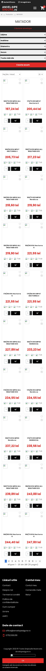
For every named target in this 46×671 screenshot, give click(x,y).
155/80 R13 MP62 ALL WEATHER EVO (12, 247)
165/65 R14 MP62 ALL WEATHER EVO (12, 198)
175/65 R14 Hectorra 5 (12, 295)
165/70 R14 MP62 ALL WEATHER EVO (12, 487)
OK (23, 660)
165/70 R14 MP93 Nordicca (12, 439)
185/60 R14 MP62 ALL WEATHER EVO (34, 487)
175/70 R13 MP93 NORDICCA (34, 439)
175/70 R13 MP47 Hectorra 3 (34, 102)
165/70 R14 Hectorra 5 (34, 535)
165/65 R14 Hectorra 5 (12, 535)
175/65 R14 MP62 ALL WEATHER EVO (12, 391)
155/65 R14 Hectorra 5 (34, 247)
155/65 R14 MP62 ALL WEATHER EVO (12, 343)
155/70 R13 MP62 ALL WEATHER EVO (33, 150)
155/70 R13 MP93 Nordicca (34, 198)
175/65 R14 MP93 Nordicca (34, 391)
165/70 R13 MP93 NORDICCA (34, 343)
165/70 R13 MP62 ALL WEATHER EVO (12, 102)
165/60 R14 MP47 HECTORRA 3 (12, 150)
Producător (9, 14)
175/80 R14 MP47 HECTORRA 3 (34, 295)
